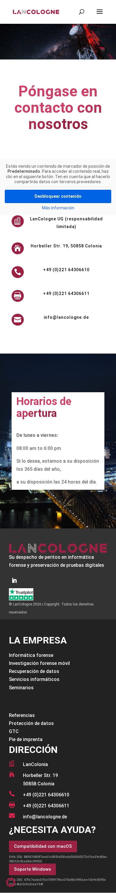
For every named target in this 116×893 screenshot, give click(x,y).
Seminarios (21, 687)
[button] (10, 882)
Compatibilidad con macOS (43, 846)
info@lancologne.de (66, 317)
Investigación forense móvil (39, 663)
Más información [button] (58, 207)
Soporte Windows (32, 869)
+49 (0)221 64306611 (46, 806)
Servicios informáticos (34, 679)
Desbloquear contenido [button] (58, 196)
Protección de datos (31, 723)
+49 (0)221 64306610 (66, 269)
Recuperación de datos (34, 671)
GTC (14, 731)
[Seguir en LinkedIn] (14, 580)
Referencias (22, 715)
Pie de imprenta (26, 739)
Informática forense (31, 655)
